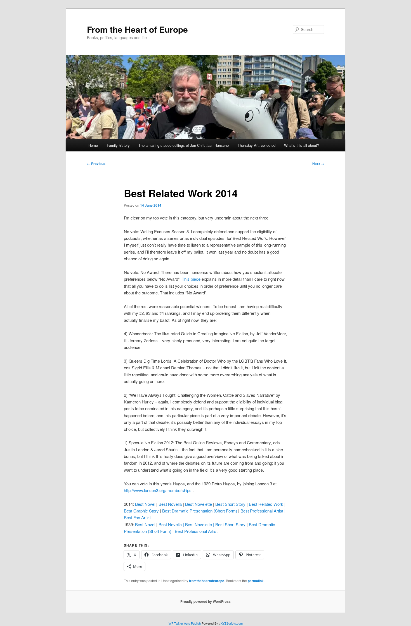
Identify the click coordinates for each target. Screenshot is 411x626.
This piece (191, 279)
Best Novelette (198, 504)
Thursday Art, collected (256, 145)
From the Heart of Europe (137, 29)
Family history (118, 145)
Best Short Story (230, 504)
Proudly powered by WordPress (205, 601)
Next (318, 163)
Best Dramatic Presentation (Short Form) (199, 511)
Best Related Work (266, 504)
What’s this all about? (301, 145)
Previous (96, 163)
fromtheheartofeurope (206, 580)
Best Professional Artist (196, 531)
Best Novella (170, 504)
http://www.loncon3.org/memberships (158, 490)
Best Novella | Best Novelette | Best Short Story (202, 524)
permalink (256, 580)
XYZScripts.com (232, 623)
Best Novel (145, 504)
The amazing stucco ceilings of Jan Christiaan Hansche (183, 145)
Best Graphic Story (141, 511)
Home (93, 145)
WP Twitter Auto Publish (185, 623)
